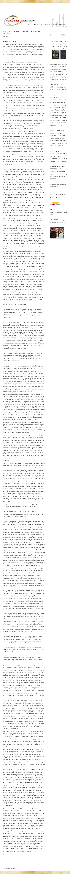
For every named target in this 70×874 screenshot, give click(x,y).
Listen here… (53, 178)
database (63, 138)
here (65, 79)
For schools (34, 8)
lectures (62, 211)
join (63, 48)
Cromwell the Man (12, 8)
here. (60, 91)
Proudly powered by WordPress (9, 868)
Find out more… (53, 225)
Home (4, 8)
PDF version (5, 854)
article (51, 143)
